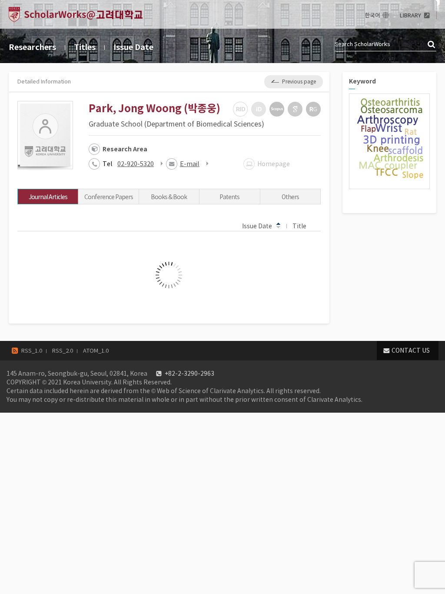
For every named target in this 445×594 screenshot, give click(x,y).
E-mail (189, 164)
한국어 (372, 15)
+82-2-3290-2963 (189, 373)
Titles (85, 47)
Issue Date (133, 47)
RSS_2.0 (62, 350)
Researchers (32, 47)
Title (299, 226)
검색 (432, 44)
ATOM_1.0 (96, 350)
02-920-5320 (135, 164)
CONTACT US (411, 350)
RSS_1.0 (31, 350)
